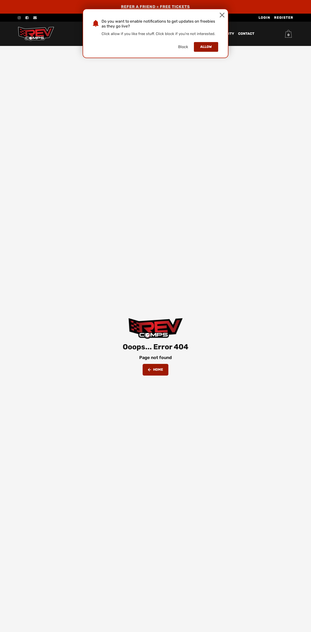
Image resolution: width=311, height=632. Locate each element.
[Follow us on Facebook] (27, 17)
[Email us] (35, 17)
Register (283, 18)
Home (158, 370)
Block (183, 46)
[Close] (222, 15)
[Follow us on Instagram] (19, 17)
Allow (206, 47)
